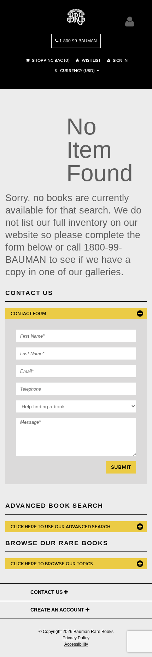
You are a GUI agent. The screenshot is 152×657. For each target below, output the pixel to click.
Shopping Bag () (50, 60)
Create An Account (58, 610)
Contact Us (47, 592)
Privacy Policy (76, 637)
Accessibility (76, 644)
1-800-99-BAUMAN (77, 40)
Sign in (120, 60)
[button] (74, 70)
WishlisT (91, 60)
